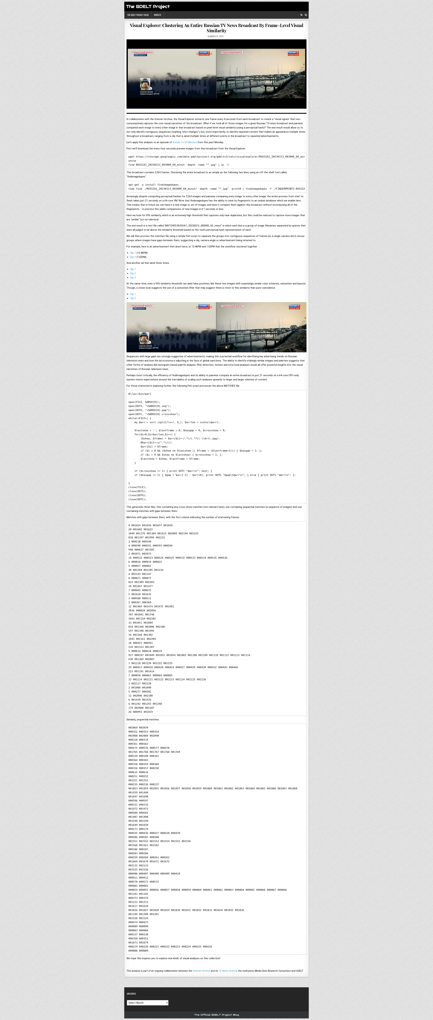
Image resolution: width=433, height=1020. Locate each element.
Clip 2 (133, 257)
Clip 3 (133, 277)
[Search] (306, 15)
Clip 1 (133, 252)
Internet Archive (201, 970)
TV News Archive (228, 970)
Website (157, 15)
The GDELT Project (148, 6)
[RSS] (301, 15)
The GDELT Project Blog (138, 15)
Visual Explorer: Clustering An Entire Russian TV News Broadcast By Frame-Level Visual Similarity (216, 27)
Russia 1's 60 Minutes (185, 142)
